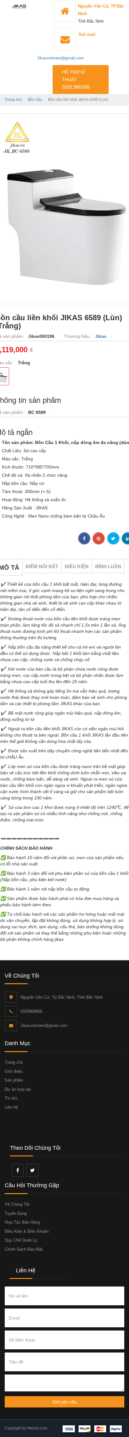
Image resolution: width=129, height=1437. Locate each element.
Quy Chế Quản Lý (21, 1240)
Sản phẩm (14, 1080)
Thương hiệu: (78, 336)
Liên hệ (11, 1107)
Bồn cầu (35, 99)
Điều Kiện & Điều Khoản (27, 1231)
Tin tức (11, 1098)
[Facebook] (17, 1170)
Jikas (100, 336)
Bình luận (108, 566)
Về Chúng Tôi (17, 1204)
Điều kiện (77, 566)
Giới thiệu (14, 1071)
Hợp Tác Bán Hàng (22, 1222)
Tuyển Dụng (16, 1213)
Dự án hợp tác (18, 1089)
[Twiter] (32, 1170)
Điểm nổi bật (42, 566)
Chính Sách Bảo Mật (24, 1249)
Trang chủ (13, 99)
